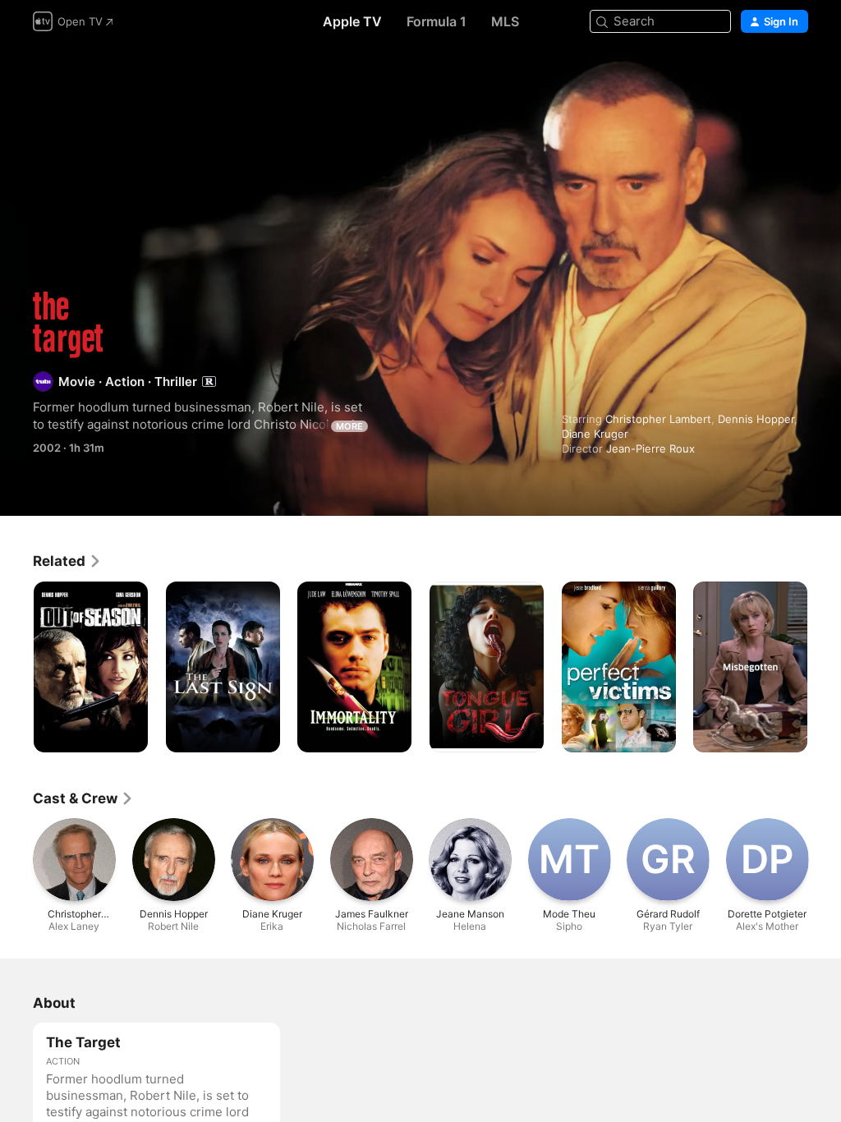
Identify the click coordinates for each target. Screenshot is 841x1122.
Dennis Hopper (756, 418)
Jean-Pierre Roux (650, 448)
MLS (505, 21)
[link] (67, 561)
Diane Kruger (595, 433)
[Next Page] (824, 667)
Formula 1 (436, 21)
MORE (349, 426)
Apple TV (352, 21)
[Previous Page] (16, 667)
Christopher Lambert (658, 418)
